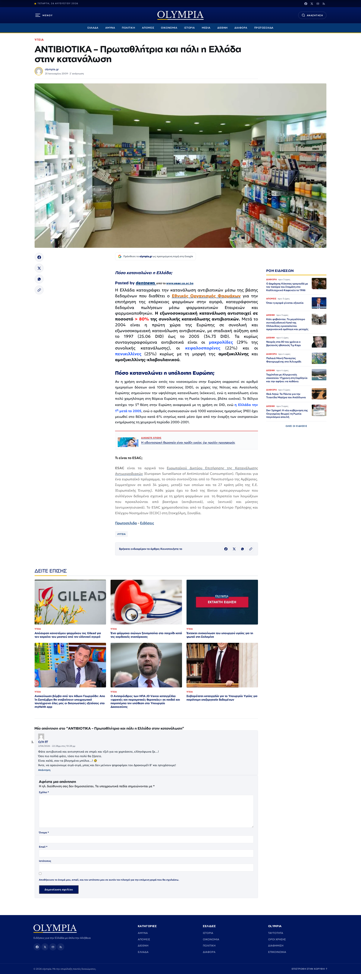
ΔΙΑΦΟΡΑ (240, 27)
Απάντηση (44, 770)
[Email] (317, 3)
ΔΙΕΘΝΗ (222, 27)
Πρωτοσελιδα (126, 523)
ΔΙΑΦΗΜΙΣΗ (275, 945)
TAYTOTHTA (275, 933)
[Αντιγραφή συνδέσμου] (39, 289)
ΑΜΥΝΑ (110, 27)
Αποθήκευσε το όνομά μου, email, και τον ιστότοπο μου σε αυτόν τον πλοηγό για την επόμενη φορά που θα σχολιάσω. (109, 879)
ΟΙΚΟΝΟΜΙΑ (169, 27)
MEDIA (206, 27)
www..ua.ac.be (179, 283)
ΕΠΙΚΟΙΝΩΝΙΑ (277, 952)
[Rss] (323, 3)
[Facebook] (305, 3)
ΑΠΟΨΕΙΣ (148, 27)
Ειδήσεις (147, 523)
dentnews (146, 282)
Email (43, 846)
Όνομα (44, 832)
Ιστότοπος (45, 861)
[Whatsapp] (39, 279)
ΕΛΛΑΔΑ (92, 27)
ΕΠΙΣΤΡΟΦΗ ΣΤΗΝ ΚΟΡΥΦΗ (310, 968)
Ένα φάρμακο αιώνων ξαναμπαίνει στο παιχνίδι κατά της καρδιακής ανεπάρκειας (146, 634)
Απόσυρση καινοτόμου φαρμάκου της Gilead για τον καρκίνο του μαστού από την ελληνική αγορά (68, 634)
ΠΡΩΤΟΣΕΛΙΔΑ (264, 27)
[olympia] (180, 15)
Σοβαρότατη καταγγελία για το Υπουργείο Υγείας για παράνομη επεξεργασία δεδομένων (222, 697)
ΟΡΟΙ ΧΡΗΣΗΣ (277, 939)
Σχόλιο (44, 792)
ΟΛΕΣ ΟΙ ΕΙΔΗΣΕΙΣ (296, 426)
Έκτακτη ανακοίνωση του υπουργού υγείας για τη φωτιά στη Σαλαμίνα (220, 634)
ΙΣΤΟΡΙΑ (189, 27)
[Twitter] (311, 3)
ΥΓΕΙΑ (39, 39)
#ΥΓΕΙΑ (121, 534)
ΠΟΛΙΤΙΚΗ (128, 27)
